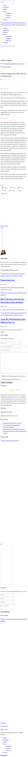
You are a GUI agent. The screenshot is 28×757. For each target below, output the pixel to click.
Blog (4, 11)
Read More (3, 408)
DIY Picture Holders (8, 427)
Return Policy (4, 729)
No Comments (21, 64)
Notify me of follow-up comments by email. (13, 376)
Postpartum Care (8, 280)
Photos (5, 9)
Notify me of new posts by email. (11, 379)
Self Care (8, 17)
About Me (6, 7)
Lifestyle (8, 15)
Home (5, 5)
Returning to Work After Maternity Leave (14, 429)
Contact (5, 19)
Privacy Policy (4, 726)
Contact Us (3, 723)
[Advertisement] (14, 209)
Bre (7, 64)
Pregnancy (9, 13)
